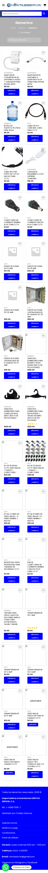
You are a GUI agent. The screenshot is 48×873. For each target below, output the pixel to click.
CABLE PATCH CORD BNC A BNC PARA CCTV (34, 128)
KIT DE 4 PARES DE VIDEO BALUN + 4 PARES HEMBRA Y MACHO (11, 517)
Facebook (32, 862)
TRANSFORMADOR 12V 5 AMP (11, 715)
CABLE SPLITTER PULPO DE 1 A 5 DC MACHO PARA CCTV (11, 175)
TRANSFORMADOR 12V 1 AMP (34, 614)
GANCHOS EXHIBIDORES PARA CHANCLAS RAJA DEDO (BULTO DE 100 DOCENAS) (11, 413)
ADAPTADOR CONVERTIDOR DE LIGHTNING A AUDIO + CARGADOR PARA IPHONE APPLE (12, 79)
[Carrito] (45, 5)
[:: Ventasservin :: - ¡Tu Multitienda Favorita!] (24, 5)
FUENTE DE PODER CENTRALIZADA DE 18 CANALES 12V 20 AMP (35, 313)
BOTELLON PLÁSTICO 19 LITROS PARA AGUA (12, 128)
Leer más (32, 725)
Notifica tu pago (10, 827)
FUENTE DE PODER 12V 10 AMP (11, 267)
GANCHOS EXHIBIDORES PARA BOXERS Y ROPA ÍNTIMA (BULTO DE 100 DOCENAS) (35, 363)
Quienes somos (9, 822)
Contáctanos (8, 832)
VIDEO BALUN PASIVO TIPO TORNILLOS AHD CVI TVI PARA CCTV (35, 763)
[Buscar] (44, 14)
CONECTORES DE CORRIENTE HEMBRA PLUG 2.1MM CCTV (12, 222)
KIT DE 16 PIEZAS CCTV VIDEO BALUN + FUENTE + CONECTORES (12, 469)
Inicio (13, 28)
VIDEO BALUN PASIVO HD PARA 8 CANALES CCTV (11, 762)
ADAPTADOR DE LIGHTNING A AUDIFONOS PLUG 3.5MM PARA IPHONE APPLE (35, 79)
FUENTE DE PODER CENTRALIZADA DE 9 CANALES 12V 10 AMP (11, 361)
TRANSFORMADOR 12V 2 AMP (11, 671)
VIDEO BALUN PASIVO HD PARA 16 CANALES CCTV (35, 716)
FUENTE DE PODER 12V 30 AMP (11, 311)
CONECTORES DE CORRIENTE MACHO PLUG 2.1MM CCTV (35, 222)
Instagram (20, 862)
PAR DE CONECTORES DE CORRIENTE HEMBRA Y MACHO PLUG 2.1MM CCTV (35, 567)
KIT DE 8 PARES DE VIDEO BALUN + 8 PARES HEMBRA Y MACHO (34, 517)
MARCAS (22, 28)
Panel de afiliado (10, 837)
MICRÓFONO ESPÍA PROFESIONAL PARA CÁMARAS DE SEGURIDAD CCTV (12, 565)
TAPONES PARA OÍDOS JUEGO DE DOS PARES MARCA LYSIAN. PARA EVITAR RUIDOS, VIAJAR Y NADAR (12, 618)
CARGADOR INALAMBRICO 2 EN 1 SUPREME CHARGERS (35, 175)
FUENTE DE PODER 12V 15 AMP (34, 267)
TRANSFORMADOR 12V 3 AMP (34, 671)
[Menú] (3, 5)
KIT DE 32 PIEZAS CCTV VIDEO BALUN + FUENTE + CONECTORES (35, 469)
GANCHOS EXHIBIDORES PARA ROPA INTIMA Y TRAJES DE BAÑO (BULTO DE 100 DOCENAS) (35, 414)
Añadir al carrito (12, 92)
